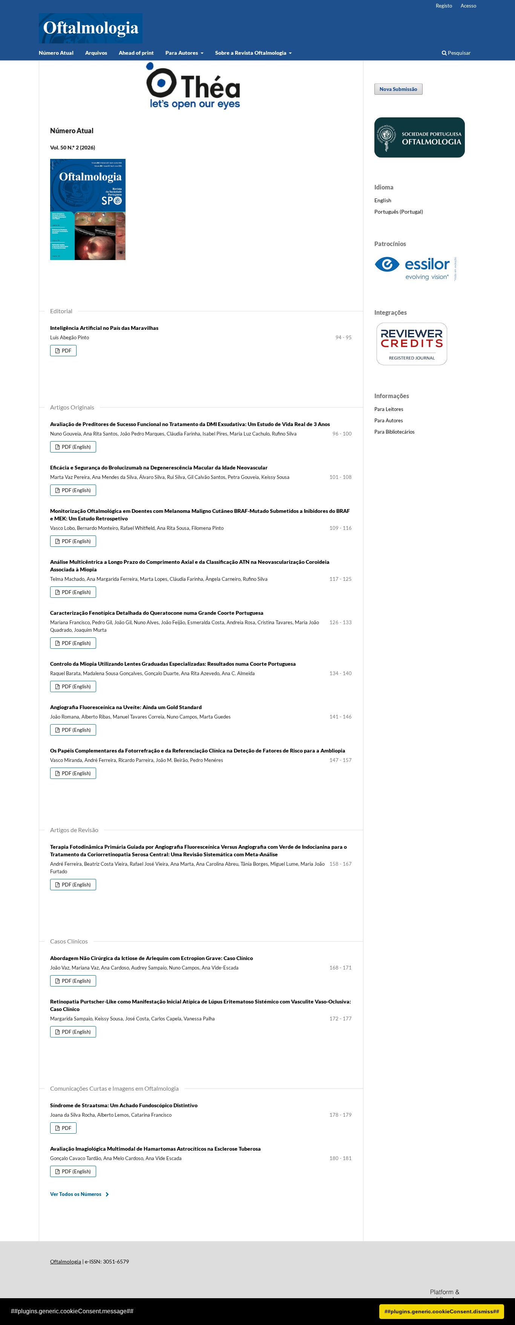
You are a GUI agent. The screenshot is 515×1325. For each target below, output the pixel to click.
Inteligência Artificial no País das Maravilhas (104, 328)
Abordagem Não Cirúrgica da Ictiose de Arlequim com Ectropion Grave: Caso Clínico (151, 958)
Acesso (468, 6)
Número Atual (56, 52)
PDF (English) (76, 447)
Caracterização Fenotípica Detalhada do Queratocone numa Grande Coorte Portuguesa (157, 612)
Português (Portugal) (398, 211)
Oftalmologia (65, 1261)
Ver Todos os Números (75, 1194)
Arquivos (96, 52)
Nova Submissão (398, 89)
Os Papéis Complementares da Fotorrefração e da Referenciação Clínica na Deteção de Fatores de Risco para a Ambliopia (197, 750)
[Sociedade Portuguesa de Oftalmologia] (419, 155)
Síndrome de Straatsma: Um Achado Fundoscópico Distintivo (124, 1105)
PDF (66, 351)
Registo (444, 6)
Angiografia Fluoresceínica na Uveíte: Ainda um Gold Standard (126, 707)
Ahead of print (136, 52)
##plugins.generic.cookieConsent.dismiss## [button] (442, 1311)
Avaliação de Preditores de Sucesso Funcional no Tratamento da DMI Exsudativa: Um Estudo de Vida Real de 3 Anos (190, 424)
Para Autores (182, 52)
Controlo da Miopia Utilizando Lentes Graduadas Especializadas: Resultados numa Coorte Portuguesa (173, 663)
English (382, 200)
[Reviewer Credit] (412, 364)
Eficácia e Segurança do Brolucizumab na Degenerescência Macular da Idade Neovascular (159, 467)
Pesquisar (459, 52)
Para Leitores (388, 409)
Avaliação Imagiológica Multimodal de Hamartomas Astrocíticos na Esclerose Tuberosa (155, 1148)
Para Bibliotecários (394, 432)
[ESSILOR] (415, 281)
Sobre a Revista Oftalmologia (251, 52)
